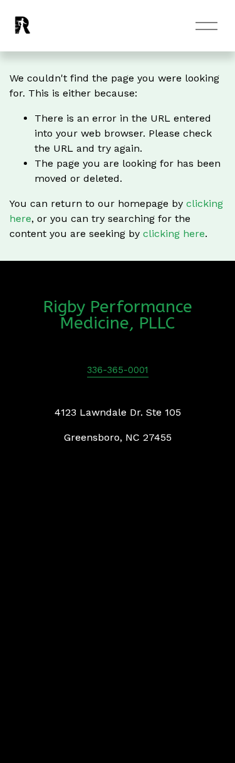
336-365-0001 (118, 370)
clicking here (174, 233)
